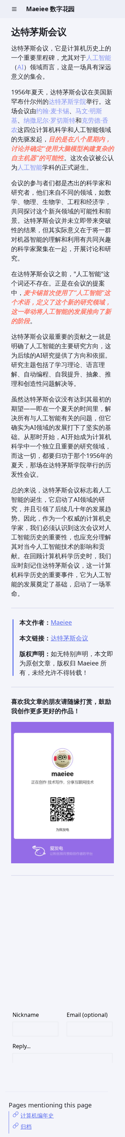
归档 (26, 1126)
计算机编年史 (37, 1115)
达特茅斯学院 (67, 101)
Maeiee (61, 622)
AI (20, 67)
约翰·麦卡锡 (52, 111)
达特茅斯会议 (69, 638)
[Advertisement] (62, 948)
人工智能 (98, 57)
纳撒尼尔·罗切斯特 (49, 120)
